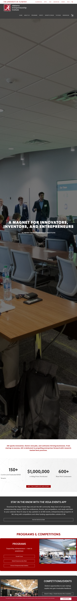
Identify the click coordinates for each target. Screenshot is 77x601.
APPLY (45, 2)
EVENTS (63, 2)
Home (20, 15)
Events (41, 15)
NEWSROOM (56, 2)
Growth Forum (49, 15)
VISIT (50, 2)
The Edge (58, 15)
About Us (27, 15)
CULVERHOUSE (38, 2)
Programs (34, 15)
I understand (65, 598)
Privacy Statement (45, 598)
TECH (68, 2)
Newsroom (66, 15)
